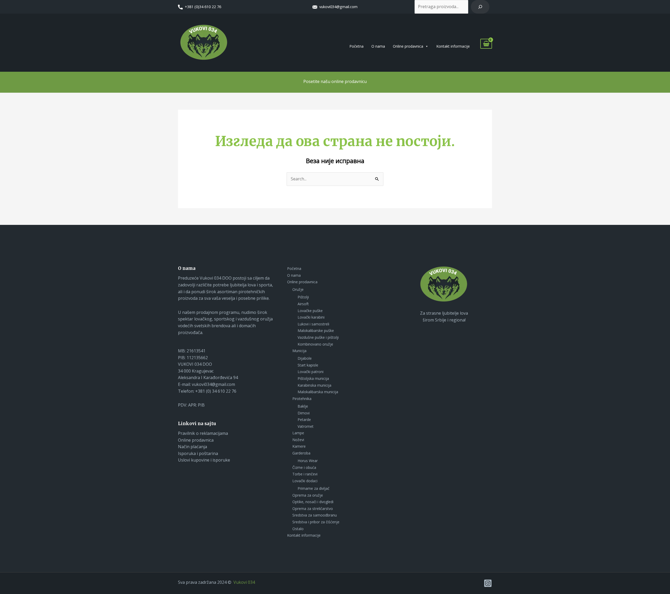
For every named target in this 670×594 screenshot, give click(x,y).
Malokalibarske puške (316, 330)
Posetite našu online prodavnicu (335, 81)
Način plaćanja (192, 446)
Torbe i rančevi (304, 473)
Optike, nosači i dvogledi (312, 501)
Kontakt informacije (453, 46)
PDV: (183, 405)
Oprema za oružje (307, 495)
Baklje (303, 406)
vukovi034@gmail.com (337, 6)
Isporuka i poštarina (198, 453)
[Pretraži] (480, 7)
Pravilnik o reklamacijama (203, 433)
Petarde (304, 419)
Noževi (298, 439)
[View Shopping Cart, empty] (486, 44)
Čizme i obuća (304, 467)
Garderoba (301, 453)
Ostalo (298, 528)
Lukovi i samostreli (313, 323)
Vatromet (306, 426)
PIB (201, 405)
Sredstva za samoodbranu (314, 515)
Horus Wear (308, 460)
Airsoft (303, 303)
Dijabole (305, 358)
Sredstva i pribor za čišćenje (315, 521)
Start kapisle (308, 365)
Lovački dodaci (304, 480)
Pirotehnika (301, 398)
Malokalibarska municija (318, 391)
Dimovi (304, 412)
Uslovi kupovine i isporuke (204, 460)
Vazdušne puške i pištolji (318, 337)
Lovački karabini (311, 317)
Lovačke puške (310, 310)
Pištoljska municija (313, 378)
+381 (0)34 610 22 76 (203, 6)
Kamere (299, 446)
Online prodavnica (408, 46)
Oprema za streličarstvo (312, 508)
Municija (299, 350)
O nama (378, 46)
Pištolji (303, 297)
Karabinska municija (314, 385)
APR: (193, 405)
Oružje (298, 289)
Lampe (298, 432)
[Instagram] (488, 583)
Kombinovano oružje (315, 344)
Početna (356, 46)
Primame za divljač (314, 488)
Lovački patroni (310, 371)
